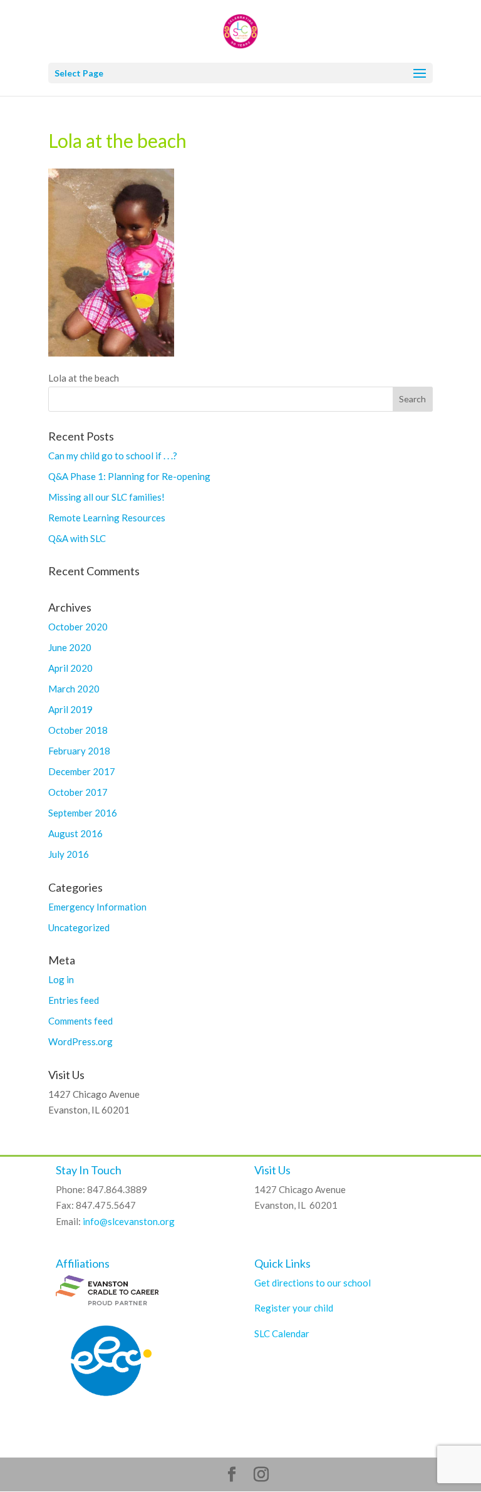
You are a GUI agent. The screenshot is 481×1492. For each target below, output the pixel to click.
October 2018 (78, 730)
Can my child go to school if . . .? (112, 455)
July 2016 (68, 854)
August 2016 (75, 833)
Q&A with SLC (77, 538)
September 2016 (82, 812)
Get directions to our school (312, 1282)
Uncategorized (79, 927)
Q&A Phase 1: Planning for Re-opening (129, 476)
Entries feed (73, 1000)
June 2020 (69, 647)
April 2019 (70, 709)
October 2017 (78, 792)
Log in (61, 979)
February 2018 (79, 750)
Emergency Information (97, 906)
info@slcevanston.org (129, 1221)
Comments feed (80, 1020)
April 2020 (70, 668)
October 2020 (78, 626)
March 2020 (74, 688)
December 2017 (81, 771)
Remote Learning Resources (106, 517)
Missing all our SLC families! (106, 497)
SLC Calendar (281, 1333)
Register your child (293, 1307)
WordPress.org (80, 1041)
